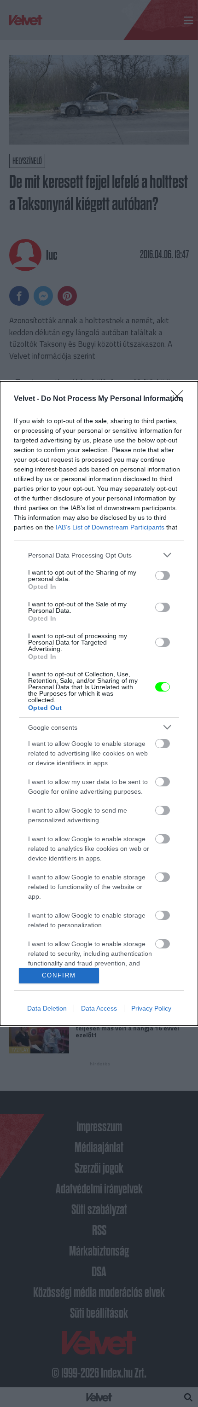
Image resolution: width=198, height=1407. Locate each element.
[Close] (180, 399)
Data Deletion (47, 1008)
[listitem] (99, 555)
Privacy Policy (151, 1008)
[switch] (162, 575)
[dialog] (99, 703)
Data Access (99, 1008)
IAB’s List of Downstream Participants (110, 527)
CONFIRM (59, 975)
